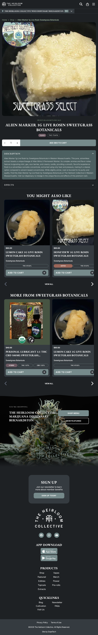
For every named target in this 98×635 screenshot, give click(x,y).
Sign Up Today (49, 495)
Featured (42, 577)
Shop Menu (73, 413)
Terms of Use (56, 622)
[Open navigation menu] (93, 4)
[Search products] (81, 4)
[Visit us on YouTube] (56, 535)
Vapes (56, 573)
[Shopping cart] (87, 4)
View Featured (73, 421)
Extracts (42, 589)
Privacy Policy (42, 622)
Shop (12, 20)
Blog (41, 602)
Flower (56, 581)
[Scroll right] (92, 284)
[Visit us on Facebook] (41, 535)
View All (49, 284)
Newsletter (57, 602)
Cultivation (41, 606)
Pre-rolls (56, 585)
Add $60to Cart (58, 143)
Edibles (41, 581)
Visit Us (40, 609)
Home (4, 20)
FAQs (57, 606)
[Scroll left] (6, 284)
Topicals (42, 585)
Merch (56, 577)
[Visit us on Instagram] (49, 535)
